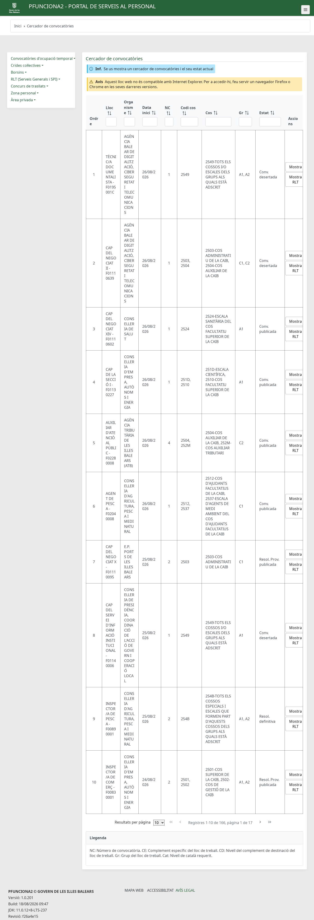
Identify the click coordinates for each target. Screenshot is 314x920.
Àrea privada (22, 99)
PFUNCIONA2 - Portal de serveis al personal (92, 6)
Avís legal (185, 890)
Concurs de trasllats (28, 86)
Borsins (17, 72)
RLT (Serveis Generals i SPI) (34, 79)
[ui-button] (305, 9)
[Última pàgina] (269, 822)
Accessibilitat (160, 890)
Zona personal (23, 93)
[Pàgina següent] (260, 822)
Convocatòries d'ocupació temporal (42, 58)
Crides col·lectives (26, 65)
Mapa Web (134, 890)
